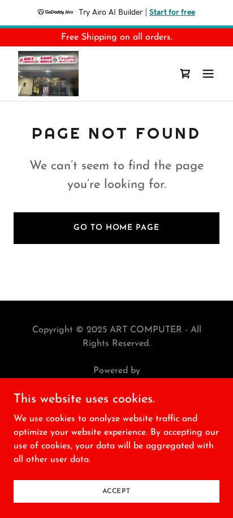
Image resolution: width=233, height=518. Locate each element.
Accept (116, 490)
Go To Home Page (116, 228)
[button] (208, 73)
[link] (48, 73)
